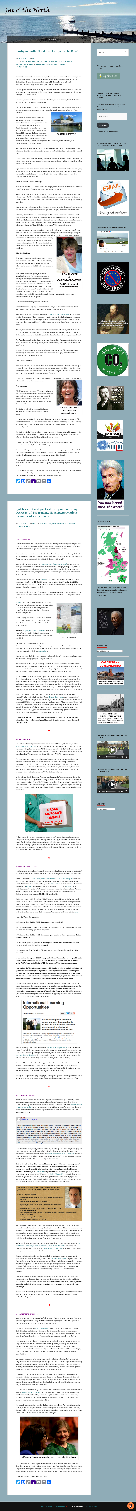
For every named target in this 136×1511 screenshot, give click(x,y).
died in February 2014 (57, 1174)
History (30, 64)
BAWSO (29, 886)
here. (76, 912)
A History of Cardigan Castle (59, 314)
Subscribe (103, 125)
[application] (113, 750)
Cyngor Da (40, 1171)
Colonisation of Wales (61, 61)
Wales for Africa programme (57, 1047)
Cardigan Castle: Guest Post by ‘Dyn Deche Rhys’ (47, 51)
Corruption (21, 64)
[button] (112, 750)
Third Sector (71, 524)
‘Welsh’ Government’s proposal (26, 746)
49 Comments (24, 527)
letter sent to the (54, 564)
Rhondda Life (55, 884)
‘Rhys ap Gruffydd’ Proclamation (34, 630)
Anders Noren (91, 1506)
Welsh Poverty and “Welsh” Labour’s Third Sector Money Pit (51, 878)
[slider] (110, 756)
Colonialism (45, 61)
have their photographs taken (25, 1055)
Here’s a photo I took (56, 697)
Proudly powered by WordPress (52, 1506)
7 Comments (24, 67)
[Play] (99, 757)
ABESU (69, 886)
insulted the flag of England (31, 1392)
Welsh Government (57, 64)
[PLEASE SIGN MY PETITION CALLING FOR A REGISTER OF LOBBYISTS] (113, 170)
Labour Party (58, 524)
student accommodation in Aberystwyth (60, 1153)
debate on (42, 1328)
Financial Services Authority (52, 1248)
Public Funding (41, 64)
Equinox (18, 602)
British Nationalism (30, 61)
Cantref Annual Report (58, 1258)
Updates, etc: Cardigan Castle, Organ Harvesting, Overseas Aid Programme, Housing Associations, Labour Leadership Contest (47, 512)
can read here (42, 651)
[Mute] (122, 757)
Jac (33, 59)
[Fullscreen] (126, 757)
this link (43, 579)
